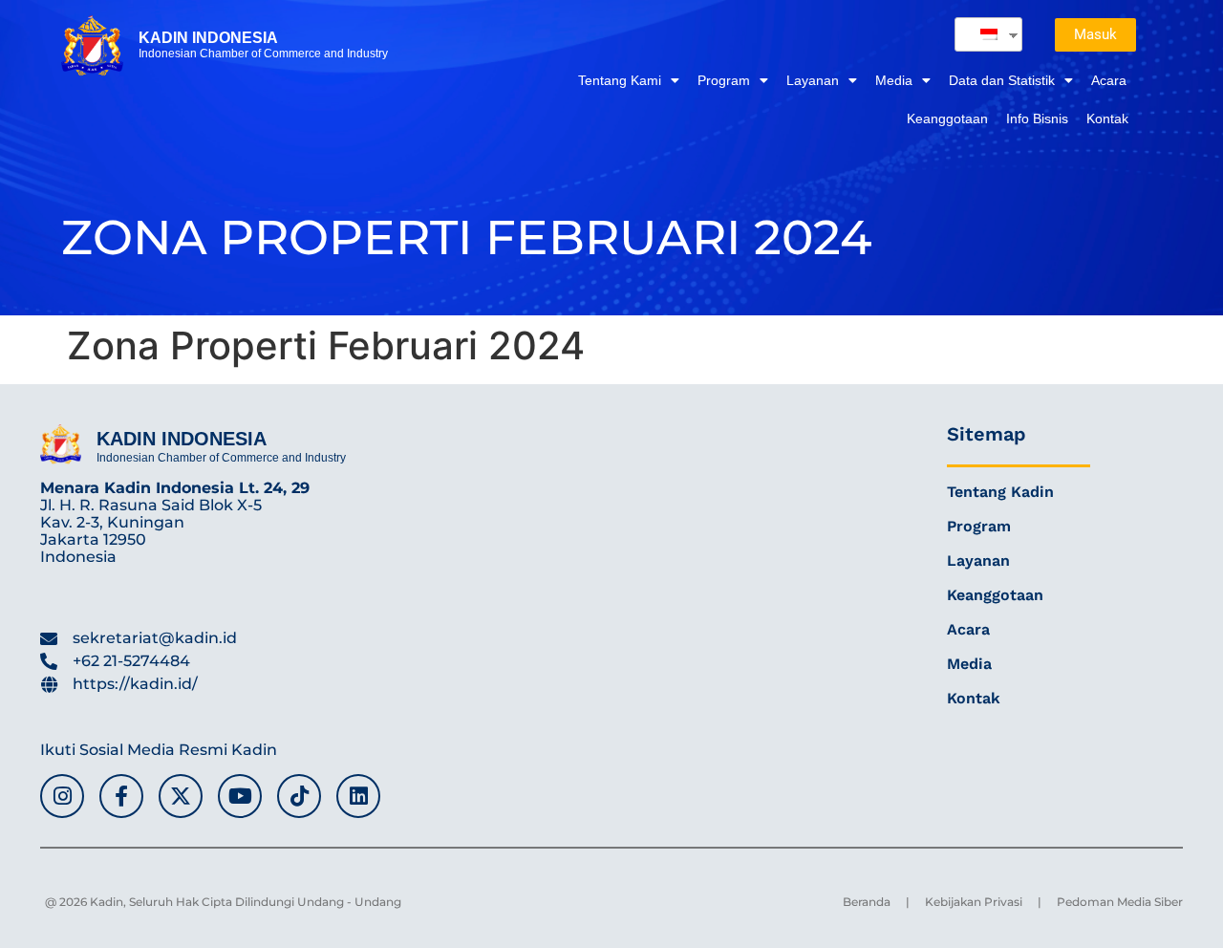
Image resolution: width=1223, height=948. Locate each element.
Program (723, 80)
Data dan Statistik (1002, 80)
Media (893, 80)
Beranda (866, 901)
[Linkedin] (358, 796)
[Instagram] (62, 796)
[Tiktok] (299, 796)
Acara (1108, 80)
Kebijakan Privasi (973, 901)
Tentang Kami (619, 80)
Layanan (812, 80)
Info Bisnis (1037, 118)
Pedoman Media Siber (1120, 901)
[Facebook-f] (121, 796)
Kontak (1107, 118)
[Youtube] (240, 796)
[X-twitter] (181, 796)
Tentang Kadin (1000, 492)
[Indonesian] (981, 34)
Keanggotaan (947, 118)
